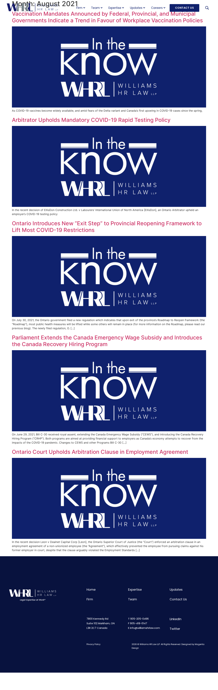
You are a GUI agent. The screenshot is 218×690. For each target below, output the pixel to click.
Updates (136, 8)
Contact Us (178, 599)
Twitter (175, 629)
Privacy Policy (93, 644)
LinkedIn (175, 619)
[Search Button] (207, 8)
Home (91, 589)
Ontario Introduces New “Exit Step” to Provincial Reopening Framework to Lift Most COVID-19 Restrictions (107, 226)
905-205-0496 (139, 618)
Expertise (114, 8)
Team (95, 8)
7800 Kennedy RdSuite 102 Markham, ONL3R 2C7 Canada (101, 623)
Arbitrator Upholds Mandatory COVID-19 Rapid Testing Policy (91, 120)
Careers (157, 8)
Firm (79, 8)
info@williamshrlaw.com (145, 628)
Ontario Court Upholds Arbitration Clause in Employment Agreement (100, 452)
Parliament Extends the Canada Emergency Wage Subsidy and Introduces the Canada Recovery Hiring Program (107, 340)
